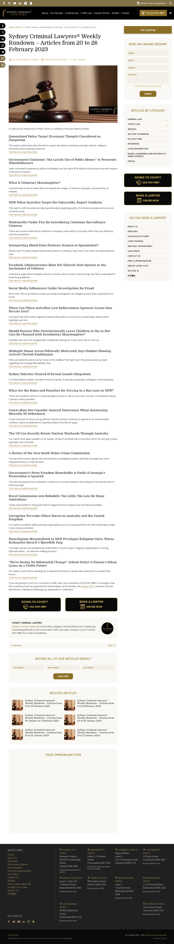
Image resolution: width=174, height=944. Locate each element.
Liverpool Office (127, 849)
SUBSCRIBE (63, 676)
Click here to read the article (23, 151)
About (45, 13)
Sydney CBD (87, 586)
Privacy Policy (13, 935)
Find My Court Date (138, 265)
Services (132, 129)
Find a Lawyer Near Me (139, 261)
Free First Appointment (140, 246)
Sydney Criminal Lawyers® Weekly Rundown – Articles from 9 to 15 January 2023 (95, 733)
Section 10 (133, 270)
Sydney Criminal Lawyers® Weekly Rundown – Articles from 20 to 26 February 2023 (55, 43)
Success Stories (102, 13)
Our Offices (134, 251)
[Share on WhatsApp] (2, 45)
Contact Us (134, 256)
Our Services (56, 13)
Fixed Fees (133, 231)
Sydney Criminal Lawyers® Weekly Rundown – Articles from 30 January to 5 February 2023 (43, 718)
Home (11, 27)
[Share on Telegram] (2, 52)
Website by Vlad (159, 938)
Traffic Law (86, 13)
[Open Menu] (170, 13)
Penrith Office (98, 878)
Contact (125, 13)
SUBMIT (148, 93)
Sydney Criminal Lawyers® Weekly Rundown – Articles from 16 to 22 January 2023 (43, 733)
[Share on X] (2, 32)
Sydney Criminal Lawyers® (25, 626)
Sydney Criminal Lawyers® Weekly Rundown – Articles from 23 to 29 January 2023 (95, 718)
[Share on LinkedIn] (2, 39)
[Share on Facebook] (2, 26)
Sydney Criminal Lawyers (27, 59)
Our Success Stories (138, 236)
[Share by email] (2, 58)
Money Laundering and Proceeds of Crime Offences (147, 155)
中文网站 (131, 275)
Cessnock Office (154, 903)
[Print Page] (2, 65)
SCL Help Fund (135, 139)
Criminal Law (71, 13)
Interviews (133, 143)
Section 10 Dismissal (138, 134)
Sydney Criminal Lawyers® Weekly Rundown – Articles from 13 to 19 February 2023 (43, 703)
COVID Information (138, 148)
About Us (133, 226)
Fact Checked (79, 60)
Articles (115, 13)
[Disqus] (63, 795)
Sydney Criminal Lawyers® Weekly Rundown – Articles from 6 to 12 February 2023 (95, 703)
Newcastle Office (72, 878)
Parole (131, 161)
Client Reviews (135, 241)
